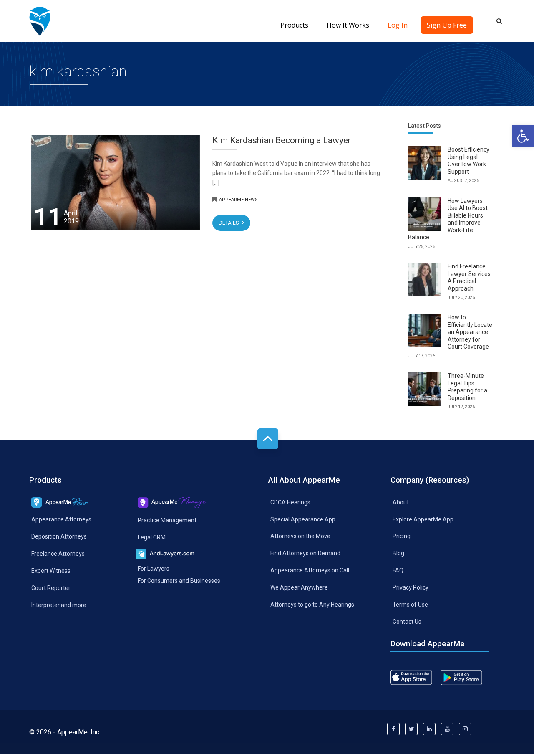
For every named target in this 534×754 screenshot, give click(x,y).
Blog (398, 553)
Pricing (402, 536)
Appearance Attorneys (61, 519)
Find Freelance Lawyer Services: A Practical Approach (470, 277)
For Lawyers (153, 568)
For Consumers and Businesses (179, 580)
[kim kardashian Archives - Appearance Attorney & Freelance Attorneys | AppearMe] (39, 21)
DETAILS (229, 223)
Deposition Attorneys (59, 536)
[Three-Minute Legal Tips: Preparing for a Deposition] (424, 389)
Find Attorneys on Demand (305, 553)
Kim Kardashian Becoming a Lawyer (281, 140)
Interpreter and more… (60, 604)
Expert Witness (51, 570)
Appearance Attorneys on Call (309, 570)
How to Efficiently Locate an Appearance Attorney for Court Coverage (470, 332)
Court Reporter (51, 587)
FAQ (398, 570)
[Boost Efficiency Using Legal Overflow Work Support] (424, 163)
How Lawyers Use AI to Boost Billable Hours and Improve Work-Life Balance (448, 219)
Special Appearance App (302, 519)
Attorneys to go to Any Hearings (312, 604)
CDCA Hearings (290, 501)
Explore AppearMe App (423, 519)
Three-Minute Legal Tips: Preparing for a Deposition (467, 386)
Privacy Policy (410, 587)
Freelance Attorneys (58, 553)
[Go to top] (267, 438)
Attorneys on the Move (300, 536)
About (401, 501)
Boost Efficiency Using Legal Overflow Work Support (468, 160)
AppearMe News (238, 199)
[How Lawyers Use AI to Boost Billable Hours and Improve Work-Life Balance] (424, 214)
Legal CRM (152, 537)
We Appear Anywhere (299, 587)
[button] (523, 136)
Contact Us (407, 621)
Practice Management (167, 519)
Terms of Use (410, 604)
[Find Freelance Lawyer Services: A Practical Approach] (424, 279)
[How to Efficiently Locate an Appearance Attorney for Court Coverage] (424, 330)
